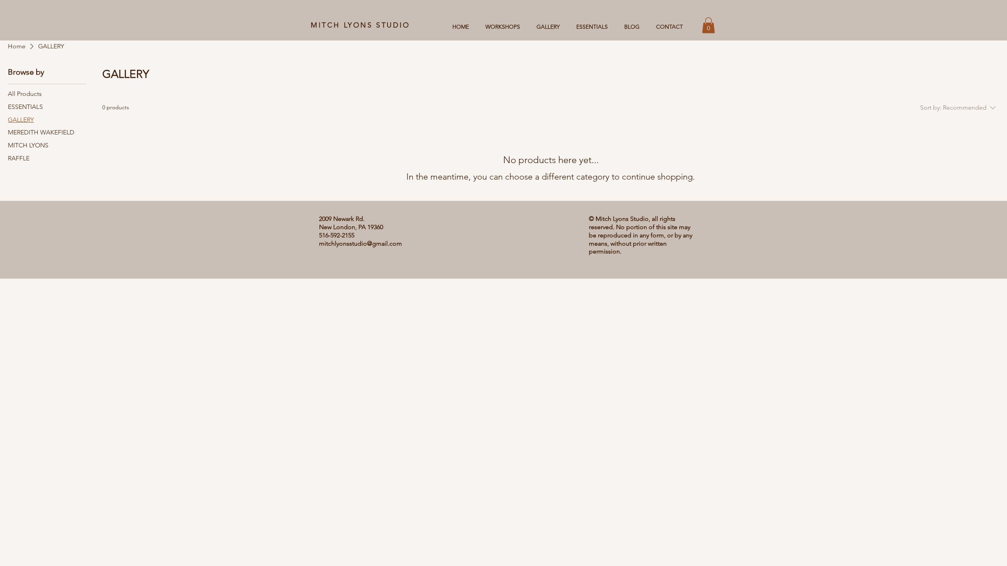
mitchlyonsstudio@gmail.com (360, 243)
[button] (708, 25)
